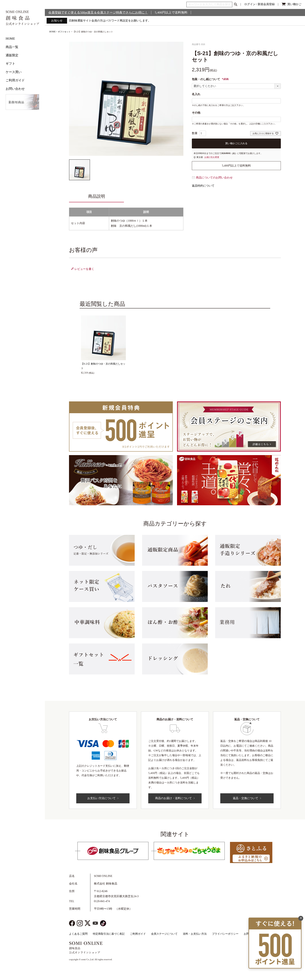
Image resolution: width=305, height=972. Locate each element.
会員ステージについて (164, 933)
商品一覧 (12, 47)
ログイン (250, 4)
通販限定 (12, 55)
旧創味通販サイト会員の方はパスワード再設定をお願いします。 (110, 20)
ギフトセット (64, 31)
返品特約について (203, 185)
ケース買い (14, 72)
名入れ (196, 94)
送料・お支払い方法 (195, 933)
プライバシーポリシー (225, 933)
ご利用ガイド (15, 80)
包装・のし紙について (210, 79)
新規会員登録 (266, 4)
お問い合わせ (15, 88)
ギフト (10, 63)
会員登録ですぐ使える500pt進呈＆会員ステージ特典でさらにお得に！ (98, 12)
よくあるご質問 (78, 933)
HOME (10, 38)
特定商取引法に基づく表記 (109, 933)
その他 (196, 112)
